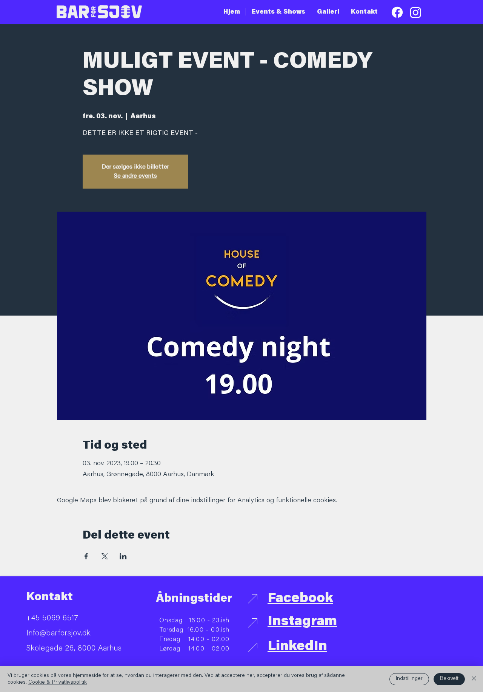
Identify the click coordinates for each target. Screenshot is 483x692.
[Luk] (473, 679)
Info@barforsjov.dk (58, 633)
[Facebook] (397, 12)
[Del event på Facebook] (86, 556)
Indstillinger (409, 678)
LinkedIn (297, 647)
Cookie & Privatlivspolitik (57, 682)
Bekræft (449, 678)
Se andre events (135, 176)
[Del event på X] (104, 556)
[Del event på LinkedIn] (123, 556)
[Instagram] (415, 12)
